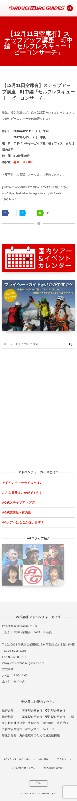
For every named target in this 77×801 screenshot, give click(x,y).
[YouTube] (50, 8)
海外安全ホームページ (39, 729)
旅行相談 (48, 723)
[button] (70, 8)
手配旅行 (33, 723)
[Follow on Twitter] (42, 8)
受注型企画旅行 (55, 710)
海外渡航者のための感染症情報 (39, 735)
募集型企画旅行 (32, 710)
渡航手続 (62, 723)
